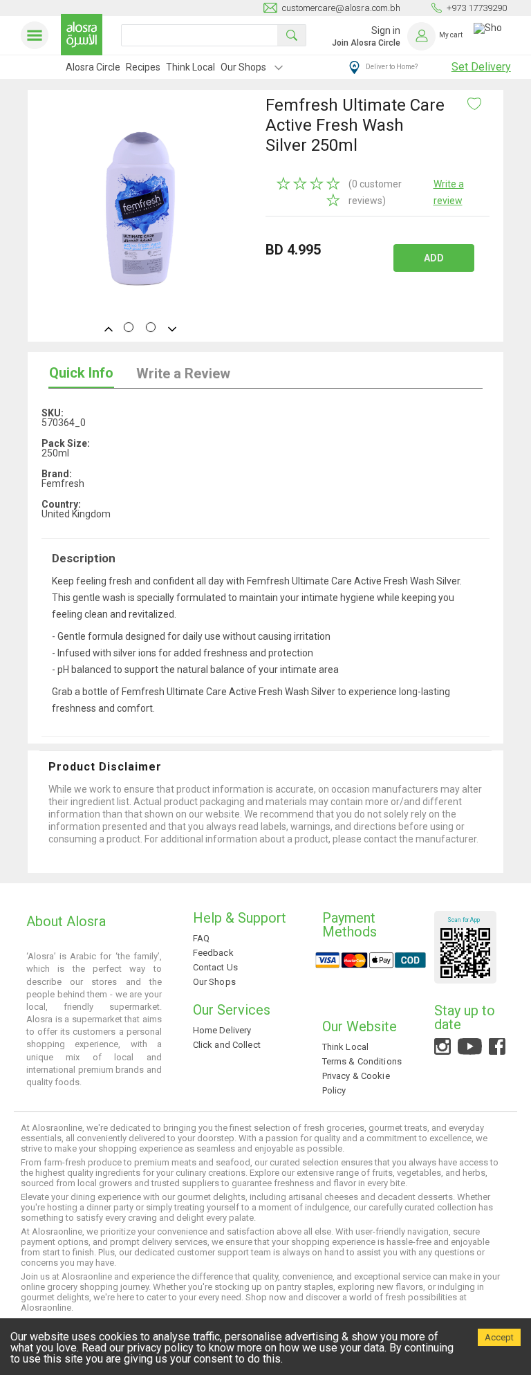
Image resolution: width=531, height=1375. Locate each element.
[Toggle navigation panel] (37, 35)
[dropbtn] (279, 69)
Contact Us (215, 967)
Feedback (213, 953)
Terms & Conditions (362, 1061)
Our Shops (243, 67)
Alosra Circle (93, 67)
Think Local (190, 67)
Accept (499, 1337)
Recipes (143, 67)
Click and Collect (227, 1045)
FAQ (201, 938)
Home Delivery (222, 1030)
